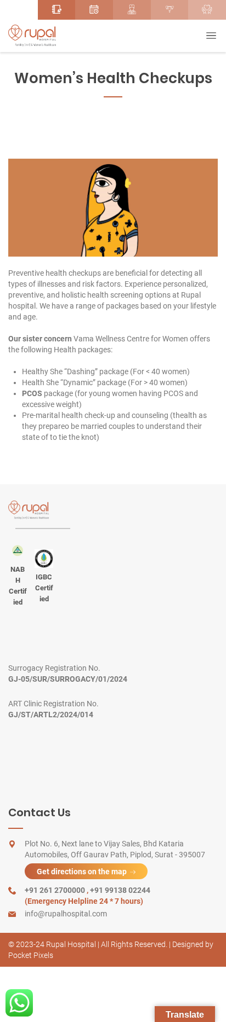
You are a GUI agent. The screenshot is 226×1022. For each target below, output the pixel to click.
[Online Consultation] (94, 10)
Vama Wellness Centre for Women (131, 338)
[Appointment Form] (57, 10)
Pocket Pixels (30, 955)
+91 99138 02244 (120, 890)
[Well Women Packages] (207, 10)
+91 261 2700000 (56, 890)
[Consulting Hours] (19, 10)
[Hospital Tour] (132, 10)
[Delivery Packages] (170, 10)
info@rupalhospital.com (66, 913)
